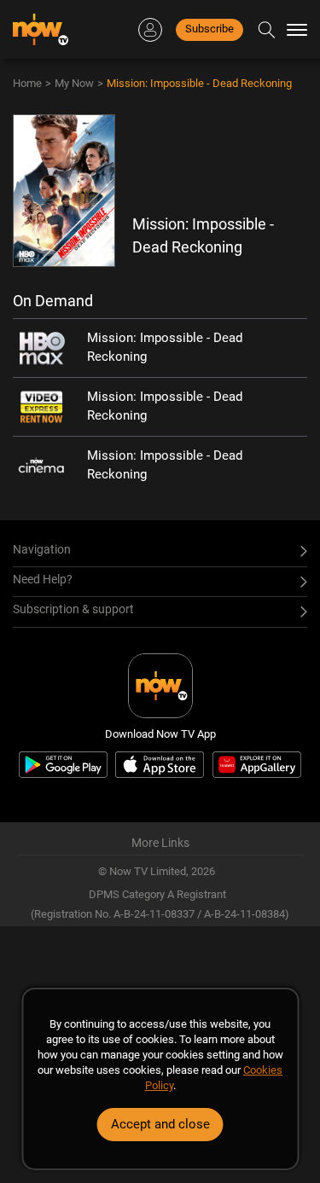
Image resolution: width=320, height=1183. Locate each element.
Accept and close (160, 1124)
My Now (74, 83)
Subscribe (209, 28)
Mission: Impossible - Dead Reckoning (199, 83)
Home (27, 83)
